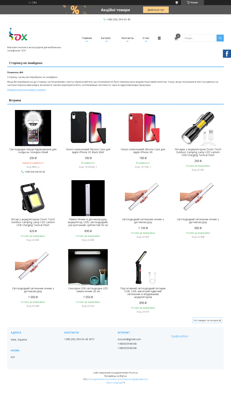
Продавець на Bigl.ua (115, 375)
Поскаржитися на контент (103, 379)
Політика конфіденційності (133, 379)
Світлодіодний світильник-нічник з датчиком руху (143, 221)
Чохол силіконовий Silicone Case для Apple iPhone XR (143, 151)
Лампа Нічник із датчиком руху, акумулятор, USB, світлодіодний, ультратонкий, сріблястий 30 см (88, 222)
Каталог (106, 38)
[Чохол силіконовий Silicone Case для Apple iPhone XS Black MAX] (88, 128)
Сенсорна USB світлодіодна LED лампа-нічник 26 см (88, 290)
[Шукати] (220, 38)
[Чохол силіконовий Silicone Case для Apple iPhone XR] (143, 128)
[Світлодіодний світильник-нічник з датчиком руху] (143, 198)
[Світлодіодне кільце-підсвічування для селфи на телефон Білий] (33, 128)
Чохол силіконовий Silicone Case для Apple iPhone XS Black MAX (88, 151)
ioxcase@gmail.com (129, 339)
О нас (146, 38)
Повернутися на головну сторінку (26, 89)
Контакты (127, 38)
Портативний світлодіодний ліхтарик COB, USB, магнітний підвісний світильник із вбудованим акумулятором (143, 292)
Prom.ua (133, 372)
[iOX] (18, 35)
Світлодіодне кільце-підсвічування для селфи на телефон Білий (33, 151)
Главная (87, 38)
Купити (107, 117)
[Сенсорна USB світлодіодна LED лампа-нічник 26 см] (88, 267)
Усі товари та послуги (206, 320)
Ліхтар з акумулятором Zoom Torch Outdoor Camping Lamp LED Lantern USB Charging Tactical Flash (33, 222)
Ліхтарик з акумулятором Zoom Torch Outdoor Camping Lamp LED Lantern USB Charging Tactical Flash (198, 152)
